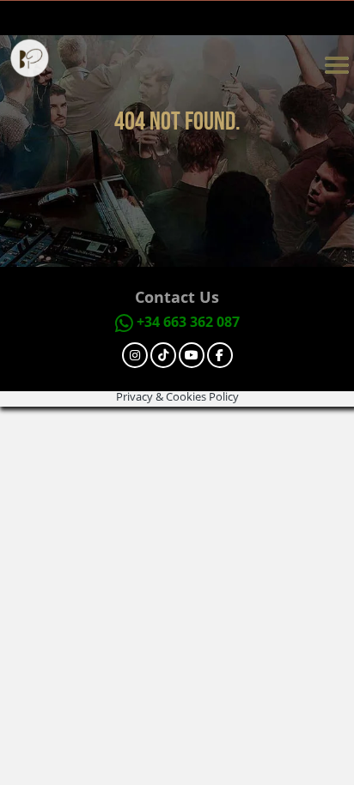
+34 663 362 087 (188, 321)
